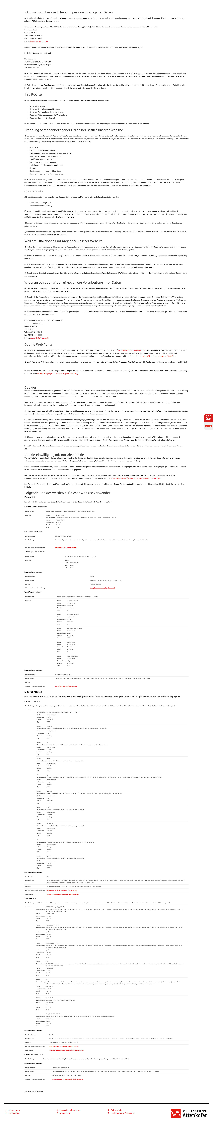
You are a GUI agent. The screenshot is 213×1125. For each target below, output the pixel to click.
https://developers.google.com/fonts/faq (159, 356)
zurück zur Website (33, 1091)
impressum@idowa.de (39, 41)
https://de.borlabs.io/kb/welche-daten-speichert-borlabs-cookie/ (136, 478)
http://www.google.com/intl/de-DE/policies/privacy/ (57, 373)
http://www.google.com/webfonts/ (131, 350)
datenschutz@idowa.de (39, 338)
